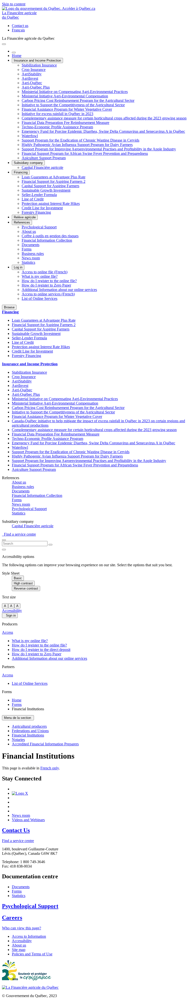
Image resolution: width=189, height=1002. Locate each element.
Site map (18, 950)
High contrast (23, 583)
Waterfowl (30, 136)
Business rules (33, 253)
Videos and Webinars (28, 820)
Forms (27, 249)
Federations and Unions (30, 731)
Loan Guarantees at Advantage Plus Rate (53, 177)
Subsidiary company (28, 163)
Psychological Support (39, 227)
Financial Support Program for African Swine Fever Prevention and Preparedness (85, 153)
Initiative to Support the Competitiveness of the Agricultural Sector (73, 105)
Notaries (18, 740)
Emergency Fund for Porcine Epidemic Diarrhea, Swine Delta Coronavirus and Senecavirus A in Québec (103, 131)
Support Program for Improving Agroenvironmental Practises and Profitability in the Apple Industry (99, 149)
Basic (18, 578)
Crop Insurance (34, 69)
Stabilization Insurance (39, 65)
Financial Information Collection (47, 240)
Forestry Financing (36, 212)
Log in (18, 267)
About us (29, 231)
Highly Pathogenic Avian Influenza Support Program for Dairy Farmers (77, 145)
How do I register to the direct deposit (41, 649)
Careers (12, 917)
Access (7, 632)
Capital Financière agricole (42, 167)
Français (18, 30)
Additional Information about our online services (59, 290)
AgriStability (32, 74)
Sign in (10, 615)
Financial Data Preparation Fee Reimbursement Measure (65, 122)
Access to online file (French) (44, 272)
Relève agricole (25, 217)
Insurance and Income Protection (37, 60)
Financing (21, 172)
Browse (9, 307)
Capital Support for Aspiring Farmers (50, 186)
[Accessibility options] (4, 549)
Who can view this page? (21, 928)
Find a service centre (19, 534)
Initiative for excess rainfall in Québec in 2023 (57, 114)
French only (49, 768)
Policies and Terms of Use (32, 954)
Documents (30, 245)
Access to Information (29, 936)
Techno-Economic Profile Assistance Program (57, 127)
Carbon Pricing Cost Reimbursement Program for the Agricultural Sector (78, 100)
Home (16, 55)
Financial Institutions (28, 735)
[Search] (50, 544)
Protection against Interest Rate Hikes (51, 203)
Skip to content (13, 4)
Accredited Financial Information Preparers (45, 744)
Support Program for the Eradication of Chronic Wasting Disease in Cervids (80, 140)
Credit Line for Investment (42, 208)
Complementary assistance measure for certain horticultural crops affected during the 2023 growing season (104, 118)
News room (31, 258)
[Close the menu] (14, 52)
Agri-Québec (32, 83)
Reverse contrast (26, 588)
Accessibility (12, 610)
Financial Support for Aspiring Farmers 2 (53, 181)
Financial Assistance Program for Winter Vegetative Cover (67, 109)
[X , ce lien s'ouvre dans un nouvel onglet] (20, 793)
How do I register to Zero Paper (46, 285)
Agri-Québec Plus (36, 87)
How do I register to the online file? (49, 281)
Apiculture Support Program (44, 158)
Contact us (20, 26)
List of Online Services (39, 298)
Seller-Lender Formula (39, 195)
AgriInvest (30, 78)
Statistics (28, 262)
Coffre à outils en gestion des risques (50, 236)
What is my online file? (40, 276)
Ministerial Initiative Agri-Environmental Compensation (65, 96)
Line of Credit (33, 199)
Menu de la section (18, 718)
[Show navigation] (4, 44)
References (22, 222)
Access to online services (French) (48, 294)
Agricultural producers (29, 726)
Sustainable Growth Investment (46, 190)
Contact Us (16, 830)
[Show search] (4, 540)
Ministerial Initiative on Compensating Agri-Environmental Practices (75, 92)
